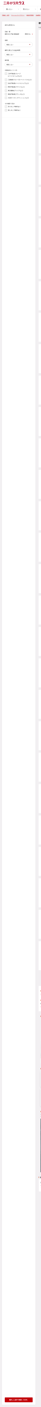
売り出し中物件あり (14, 106)
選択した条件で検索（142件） (18, 1400)
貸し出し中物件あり (14, 110)
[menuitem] (12, 9)
